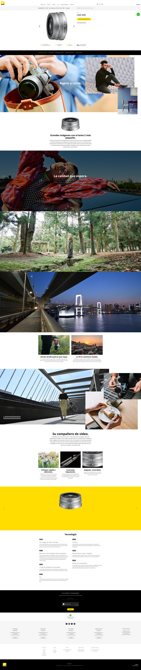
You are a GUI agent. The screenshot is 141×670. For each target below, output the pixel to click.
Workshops (55, 651)
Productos (43, 4)
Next (136, 508)
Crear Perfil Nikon (81, 651)
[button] (39, 26)
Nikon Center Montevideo (95, 649)
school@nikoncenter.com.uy (43, 632)
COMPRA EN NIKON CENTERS (81, 22)
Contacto (72, 4)
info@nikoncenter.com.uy (99, 632)
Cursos (55, 649)
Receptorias (67, 651)
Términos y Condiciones (67, 665)
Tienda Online (95, 651)
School (53, 4)
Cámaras (44, 649)
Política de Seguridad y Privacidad (77, 665)
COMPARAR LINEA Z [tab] (79, 52)
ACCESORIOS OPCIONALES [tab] (69, 52)
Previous (4, 508)
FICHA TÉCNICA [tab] (51, 52)
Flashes (44, 652)
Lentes (44, 651)
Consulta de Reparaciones (67, 649)
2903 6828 (15, 633)
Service (49, 4)
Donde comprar (64, 4)
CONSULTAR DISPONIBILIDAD (84, 19)
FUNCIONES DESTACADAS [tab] (42, 52)
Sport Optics (44, 655)
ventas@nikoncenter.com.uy (15, 632)
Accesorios (44, 653)
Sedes (55, 652)
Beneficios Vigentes (81, 649)
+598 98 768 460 (70, 618)
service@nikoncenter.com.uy (71, 632)
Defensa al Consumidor (59, 665)
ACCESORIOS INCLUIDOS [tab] (59, 52)
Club (58, 4)
